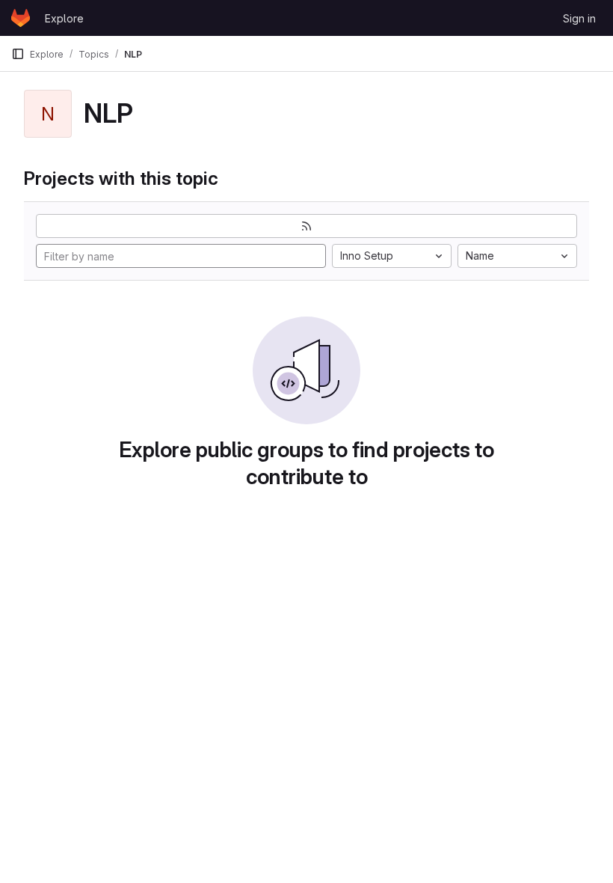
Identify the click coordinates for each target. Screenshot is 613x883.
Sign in (579, 18)
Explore (64, 18)
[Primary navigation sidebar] (18, 54)
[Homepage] (20, 18)
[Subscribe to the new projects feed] (306, 226)
